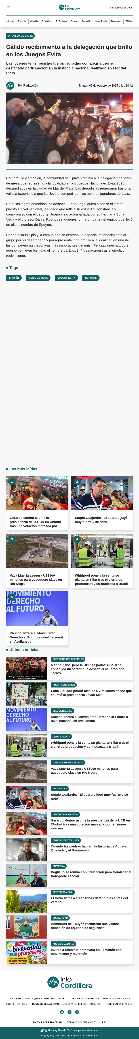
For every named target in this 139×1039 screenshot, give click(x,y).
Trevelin (80, 21)
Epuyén (16, 21)
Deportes (110, 21)
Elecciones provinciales (68, 659)
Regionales (60, 789)
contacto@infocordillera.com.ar (37, 998)
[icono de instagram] (77, 1012)
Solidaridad (60, 918)
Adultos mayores (63, 944)
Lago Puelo (95, 21)
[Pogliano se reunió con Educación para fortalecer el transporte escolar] (26, 875)
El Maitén (41, 21)
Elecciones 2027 (62, 711)
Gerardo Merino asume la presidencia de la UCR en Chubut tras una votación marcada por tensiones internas (90, 824)
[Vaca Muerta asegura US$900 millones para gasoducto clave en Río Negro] (37, 551)
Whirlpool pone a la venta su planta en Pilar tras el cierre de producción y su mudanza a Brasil (101, 580)
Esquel (69, 21)
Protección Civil (63, 892)
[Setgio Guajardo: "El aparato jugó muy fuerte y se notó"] (102, 493)
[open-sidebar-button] (8, 8)
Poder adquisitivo (64, 685)
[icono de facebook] (62, 1012)
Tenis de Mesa (38, 277)
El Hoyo (124, 21)
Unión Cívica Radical (65, 814)
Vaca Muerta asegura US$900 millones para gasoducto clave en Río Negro (36, 580)
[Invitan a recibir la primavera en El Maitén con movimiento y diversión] (26, 953)
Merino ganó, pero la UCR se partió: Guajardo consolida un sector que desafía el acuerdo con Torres (87, 669)
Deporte (91, 277)
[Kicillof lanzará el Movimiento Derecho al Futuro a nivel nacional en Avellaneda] (37, 608)
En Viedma (59, 866)
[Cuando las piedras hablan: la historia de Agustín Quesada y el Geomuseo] (26, 849)
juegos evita (66, 277)
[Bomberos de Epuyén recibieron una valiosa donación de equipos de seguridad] (26, 927)
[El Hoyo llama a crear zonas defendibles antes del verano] (26, 901)
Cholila (28, 21)
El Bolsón (55, 21)
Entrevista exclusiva (66, 840)
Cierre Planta (61, 737)
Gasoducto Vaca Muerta (68, 763)
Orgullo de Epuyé (20, 36)
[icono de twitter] (69, 1012)
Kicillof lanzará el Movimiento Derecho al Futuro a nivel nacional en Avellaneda (36, 637)
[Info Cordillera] (69, 7)
